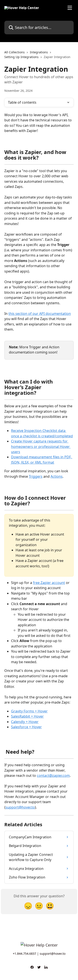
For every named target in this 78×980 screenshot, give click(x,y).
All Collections (14, 52)
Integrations (39, 52)
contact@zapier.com (53, 775)
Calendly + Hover (25, 721)
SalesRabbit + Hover (27, 716)
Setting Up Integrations (21, 57)
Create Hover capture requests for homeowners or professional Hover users (41, 446)
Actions (56, 476)
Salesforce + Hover (26, 727)
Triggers (35, 476)
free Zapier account (49, 582)
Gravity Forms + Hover (29, 711)
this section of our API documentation (39, 313)
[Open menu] (70, 7)
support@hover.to (20, 807)
